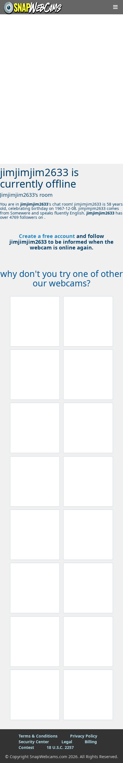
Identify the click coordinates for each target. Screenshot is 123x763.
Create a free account (47, 236)
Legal (66, 741)
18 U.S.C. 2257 (60, 747)
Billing (91, 741)
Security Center (34, 741)
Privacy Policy (83, 736)
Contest (26, 747)
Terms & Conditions (38, 736)
